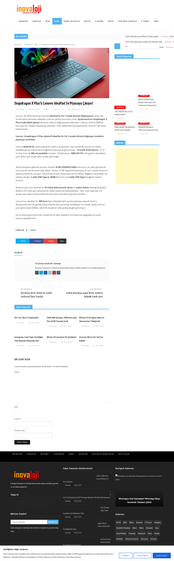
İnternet (45, 454)
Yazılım (87, 21)
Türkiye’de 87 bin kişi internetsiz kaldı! (133, 86)
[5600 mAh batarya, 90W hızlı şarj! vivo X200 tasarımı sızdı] (62, 314)
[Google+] (143, 459)
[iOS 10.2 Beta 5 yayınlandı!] (29, 314)
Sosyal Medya (121, 533)
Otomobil (99, 21)
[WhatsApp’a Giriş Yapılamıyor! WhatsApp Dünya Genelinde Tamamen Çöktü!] (139, 490)
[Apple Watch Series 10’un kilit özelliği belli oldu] (79, 523)
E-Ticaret (145, 21)
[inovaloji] (26, 480)
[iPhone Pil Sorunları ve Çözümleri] (62, 333)
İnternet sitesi (19, 430)
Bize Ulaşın (124, 454)
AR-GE (118, 522)
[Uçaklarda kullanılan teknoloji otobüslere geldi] (149, 124)
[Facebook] (132, 459)
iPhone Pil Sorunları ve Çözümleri (61, 337)
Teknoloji (36, 21)
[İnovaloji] (28, 9)
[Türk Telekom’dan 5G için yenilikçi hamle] (125, 102)
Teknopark (141, 533)
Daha (62, 241)
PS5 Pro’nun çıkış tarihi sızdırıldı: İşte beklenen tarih (144, 41)
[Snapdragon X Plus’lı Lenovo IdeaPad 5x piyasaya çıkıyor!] (61, 97)
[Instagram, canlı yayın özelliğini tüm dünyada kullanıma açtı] (29, 333)
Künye (71, 454)
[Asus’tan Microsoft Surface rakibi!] (94, 333)
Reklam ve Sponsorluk (103, 454)
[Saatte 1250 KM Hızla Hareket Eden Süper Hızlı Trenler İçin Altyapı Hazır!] (149, 96)
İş (26, 230)
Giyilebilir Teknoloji (127, 21)
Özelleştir (126, 555)
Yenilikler (119, 539)
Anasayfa (14, 21)
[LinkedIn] (148, 459)
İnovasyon (23, 21)
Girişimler (157, 522)
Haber (134, 528)
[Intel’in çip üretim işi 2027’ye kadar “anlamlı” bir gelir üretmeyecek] (85, 491)
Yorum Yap (58, 109)
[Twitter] (137, 459)
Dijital (111, 21)
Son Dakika (59, 454)
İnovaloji (21, 109)
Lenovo (33, 230)
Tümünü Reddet (142, 555)
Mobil (56, 21)
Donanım (139, 522)
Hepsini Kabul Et (161, 555)
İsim (16, 407)
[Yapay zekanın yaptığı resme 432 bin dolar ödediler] (125, 124)
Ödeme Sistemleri (71, 21)
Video (156, 21)
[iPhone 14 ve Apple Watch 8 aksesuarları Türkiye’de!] (94, 314)
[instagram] (160, 459)
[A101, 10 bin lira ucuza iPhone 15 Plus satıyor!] (79, 475)
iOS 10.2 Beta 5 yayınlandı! (26, 317)
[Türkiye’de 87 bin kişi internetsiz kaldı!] (137, 77)
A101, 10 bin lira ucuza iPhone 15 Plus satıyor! (142, 36)
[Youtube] (154, 459)
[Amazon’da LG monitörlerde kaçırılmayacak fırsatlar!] (81, 539)
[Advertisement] (137, 166)
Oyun (157, 528)
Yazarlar (83, 454)
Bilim (47, 21)
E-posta (17, 419)
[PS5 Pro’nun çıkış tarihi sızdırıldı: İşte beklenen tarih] (81, 507)
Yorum (16, 372)
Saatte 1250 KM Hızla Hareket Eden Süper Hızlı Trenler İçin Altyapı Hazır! (147, 102)
